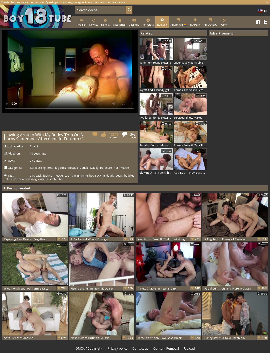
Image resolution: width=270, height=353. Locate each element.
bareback (36, 175)
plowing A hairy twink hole (156, 172)
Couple (84, 167)
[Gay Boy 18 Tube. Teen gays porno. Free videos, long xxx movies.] (37, 17)
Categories (119, 24)
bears (119, 175)
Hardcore (106, 167)
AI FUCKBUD (211, 24)
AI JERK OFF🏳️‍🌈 (179, 24)
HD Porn (195, 24)
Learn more (119, 2)
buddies (129, 175)
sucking (100, 175)
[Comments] (95, 135)
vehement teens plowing (155, 62)
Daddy (94, 167)
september (56, 179)
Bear (50, 167)
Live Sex (162, 24)
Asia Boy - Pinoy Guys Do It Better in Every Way (190, 172)
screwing (31, 179)
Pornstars (148, 24)
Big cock (60, 167)
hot (91, 175)
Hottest (105, 24)
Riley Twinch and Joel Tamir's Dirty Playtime (35, 288)
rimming (82, 175)
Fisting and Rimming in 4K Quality (102, 288)
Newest (93, 24)
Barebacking (38, 167)
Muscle (124, 167)
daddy (110, 175)
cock (67, 175)
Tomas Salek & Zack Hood (190, 145)
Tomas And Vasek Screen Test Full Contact (190, 90)
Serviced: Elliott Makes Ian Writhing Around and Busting (190, 117)
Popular (81, 24)
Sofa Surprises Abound (35, 338)
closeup (43, 179)
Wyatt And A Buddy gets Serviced (156, 90)
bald (6, 179)
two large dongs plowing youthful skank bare (156, 117)
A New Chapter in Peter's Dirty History (169, 288)
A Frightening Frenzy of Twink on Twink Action (235, 239)
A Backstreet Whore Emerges (102, 239)
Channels (134, 24)
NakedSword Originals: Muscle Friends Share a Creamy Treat (102, 338)
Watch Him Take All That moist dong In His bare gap (169, 239)
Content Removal (166, 348)
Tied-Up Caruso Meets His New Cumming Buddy (156, 145)
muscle (58, 175)
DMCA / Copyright (89, 348)
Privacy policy (117, 348)
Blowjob (72, 167)
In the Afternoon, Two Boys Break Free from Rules (169, 338)
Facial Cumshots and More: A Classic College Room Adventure (235, 288)
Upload (189, 348)
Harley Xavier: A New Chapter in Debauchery (235, 338)
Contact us (140, 348)
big (74, 175)
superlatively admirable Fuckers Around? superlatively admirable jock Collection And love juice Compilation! (190, 62)
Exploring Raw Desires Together (35, 239)
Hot (115, 167)
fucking (47, 175)
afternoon (17, 179)
